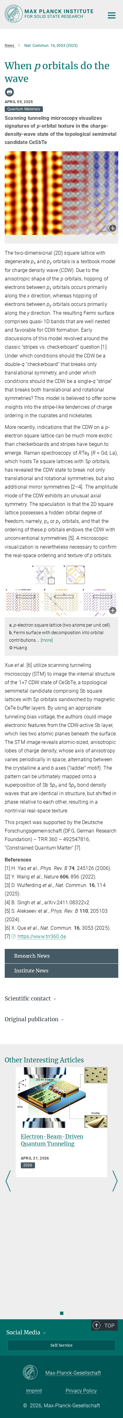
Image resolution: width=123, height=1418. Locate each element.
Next (115, 1181)
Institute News (31, 971)
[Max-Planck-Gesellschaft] (33, 1372)
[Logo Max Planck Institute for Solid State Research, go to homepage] (50, 14)
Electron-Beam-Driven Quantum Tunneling (52, 1140)
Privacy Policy (81, 1391)
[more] (47, 640)
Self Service (61, 1345)
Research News (32, 956)
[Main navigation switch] (111, 15)
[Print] (9, 92)
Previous (8, 1181)
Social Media (24, 1332)
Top (109, 1325)
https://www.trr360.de (42, 936)
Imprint (34, 1391)
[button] (113, 228)
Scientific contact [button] (28, 998)
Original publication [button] (32, 1019)
